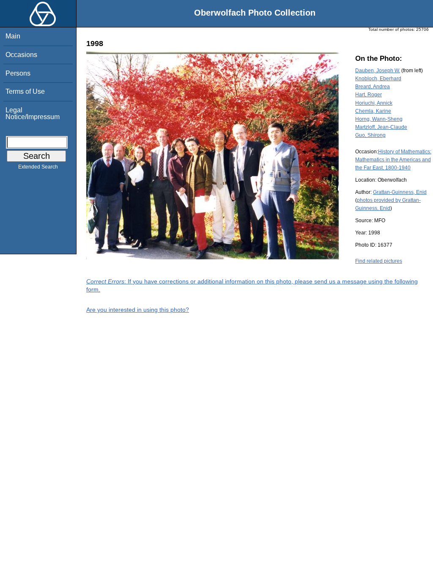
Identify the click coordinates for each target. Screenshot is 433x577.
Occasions (21, 54)
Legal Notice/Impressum (32, 113)
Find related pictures (378, 261)
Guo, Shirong (370, 135)
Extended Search (38, 166)
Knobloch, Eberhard (378, 79)
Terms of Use (25, 91)
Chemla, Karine (373, 111)
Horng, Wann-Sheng (379, 119)
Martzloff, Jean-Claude (381, 127)
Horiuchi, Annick (373, 103)
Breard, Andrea (372, 87)
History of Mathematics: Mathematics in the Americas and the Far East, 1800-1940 (393, 160)
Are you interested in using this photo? (137, 309)
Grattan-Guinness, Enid (400, 192)
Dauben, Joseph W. (377, 70)
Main (12, 36)
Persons (17, 73)
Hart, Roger (368, 95)
